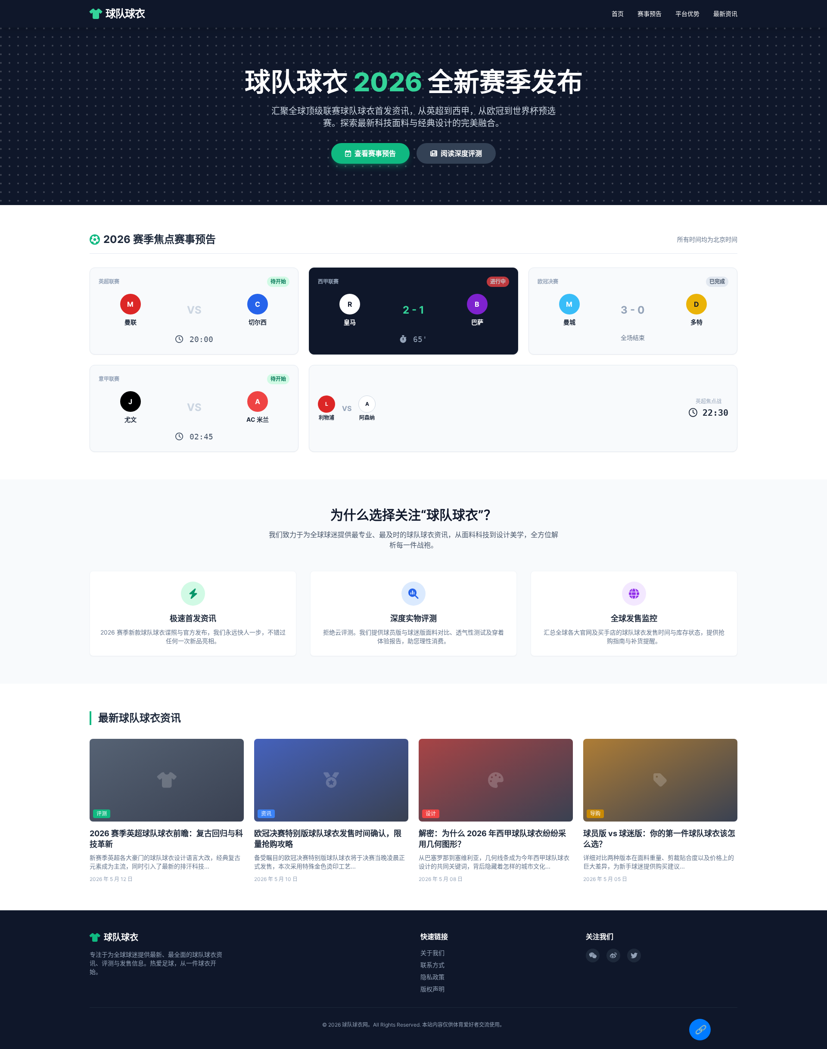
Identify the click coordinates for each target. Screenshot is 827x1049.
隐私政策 (432, 977)
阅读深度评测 (461, 153)
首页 (618, 13)
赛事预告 (649, 13)
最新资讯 (725, 13)
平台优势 (687, 13)
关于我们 (432, 952)
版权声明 (432, 989)
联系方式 (432, 964)
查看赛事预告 (375, 153)
